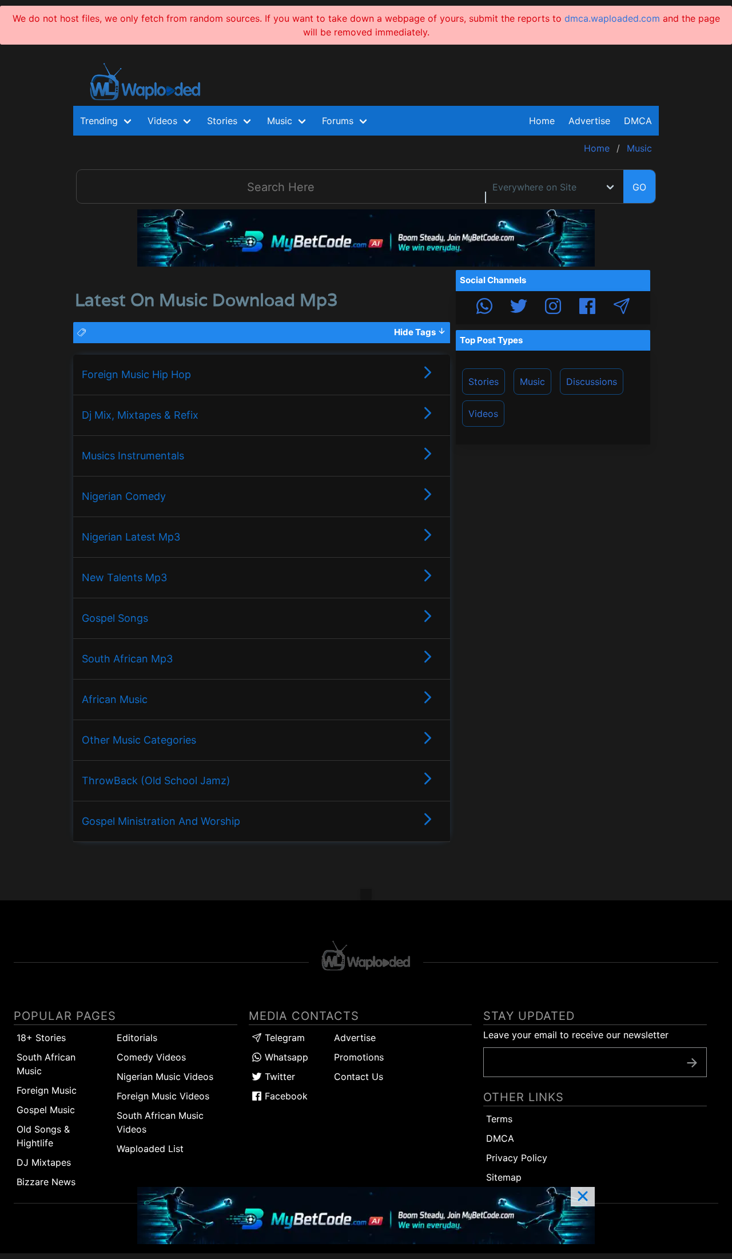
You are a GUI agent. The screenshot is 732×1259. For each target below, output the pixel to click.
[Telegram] (621, 308)
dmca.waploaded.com (612, 18)
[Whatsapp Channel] (484, 308)
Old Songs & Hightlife (43, 1136)
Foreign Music (47, 1090)
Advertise (355, 1037)
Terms (499, 1119)
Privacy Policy (516, 1157)
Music (532, 381)
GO (639, 187)
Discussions (591, 381)
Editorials (137, 1037)
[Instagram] (553, 308)
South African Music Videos (160, 1122)
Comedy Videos (151, 1057)
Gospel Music (46, 1109)
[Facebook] (587, 308)
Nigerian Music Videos (165, 1076)
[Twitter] (518, 308)
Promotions (359, 1057)
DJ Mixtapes (44, 1162)
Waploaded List (150, 1148)
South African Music (46, 1064)
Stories (483, 381)
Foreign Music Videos (163, 1096)
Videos (483, 413)
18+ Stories (41, 1037)
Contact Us (358, 1076)
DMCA (638, 120)
